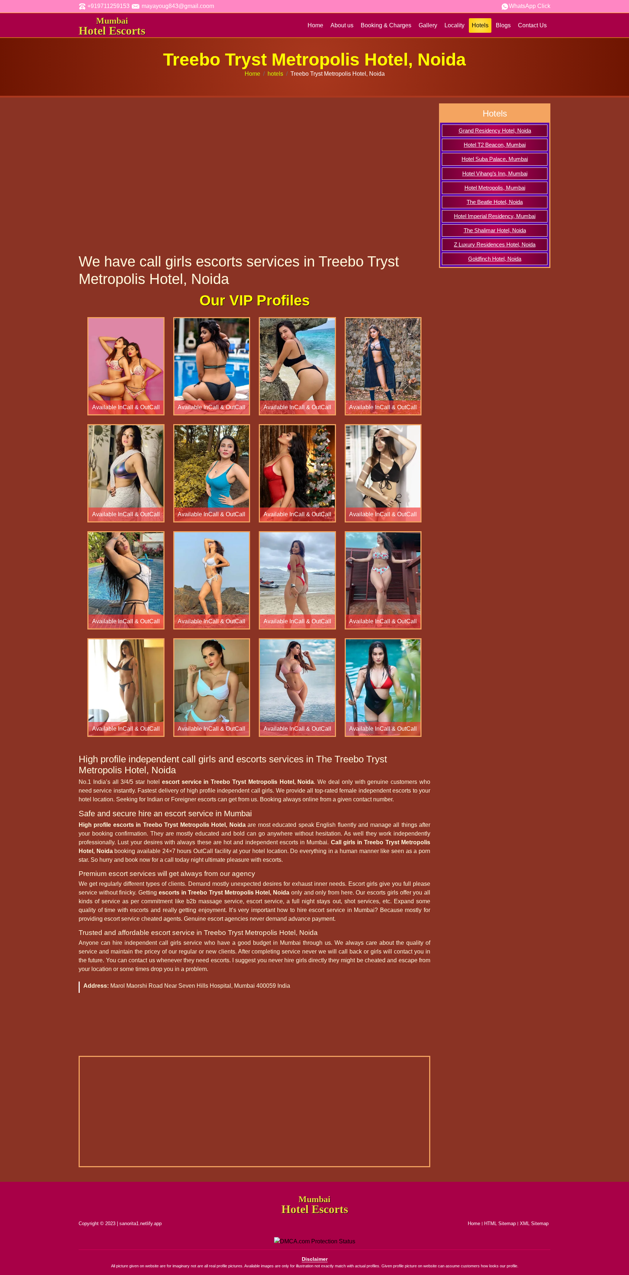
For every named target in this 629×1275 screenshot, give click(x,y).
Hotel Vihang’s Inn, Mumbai (494, 174)
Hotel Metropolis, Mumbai (494, 188)
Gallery (428, 25)
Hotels (480, 25)
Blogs (503, 25)
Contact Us (532, 25)
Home (315, 25)
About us (342, 25)
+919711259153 (108, 6)
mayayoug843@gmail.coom (177, 6)
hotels (275, 74)
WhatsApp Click (529, 6)
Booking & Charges (386, 25)
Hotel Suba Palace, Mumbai (495, 159)
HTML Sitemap (500, 1223)
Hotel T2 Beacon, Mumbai (495, 145)
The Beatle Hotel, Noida (495, 202)
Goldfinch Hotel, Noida (494, 259)
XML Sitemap (534, 1223)
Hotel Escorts (112, 26)
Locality (454, 25)
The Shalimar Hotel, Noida (495, 230)
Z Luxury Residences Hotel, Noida (494, 245)
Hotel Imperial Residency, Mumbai (494, 216)
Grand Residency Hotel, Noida (495, 131)
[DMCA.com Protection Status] (314, 1241)
